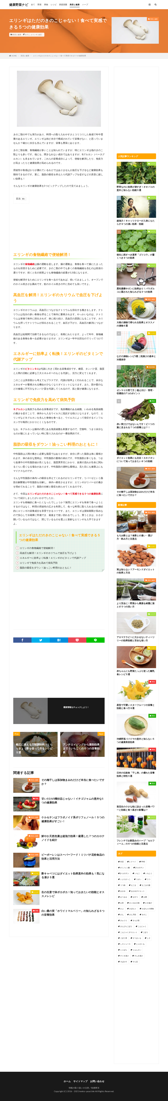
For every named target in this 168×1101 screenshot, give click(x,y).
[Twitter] (41, 640)
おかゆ (122, 891)
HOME (14, 56)
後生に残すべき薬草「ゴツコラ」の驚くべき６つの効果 (136, 256)
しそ (148, 938)
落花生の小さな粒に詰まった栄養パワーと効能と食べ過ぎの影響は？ (136, 808)
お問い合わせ (97, 1081)
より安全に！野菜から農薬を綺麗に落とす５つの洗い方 (136, 605)
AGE (122, 862)
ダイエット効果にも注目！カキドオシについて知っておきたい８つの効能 (136, 460)
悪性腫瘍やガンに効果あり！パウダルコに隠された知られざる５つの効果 (136, 290)
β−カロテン (124, 873)
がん (122, 914)
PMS (143, 862)
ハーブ (85, 4)
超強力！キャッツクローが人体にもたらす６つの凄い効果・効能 (136, 222)
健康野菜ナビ (18, 4)
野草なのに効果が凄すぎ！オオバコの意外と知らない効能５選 (136, 188)
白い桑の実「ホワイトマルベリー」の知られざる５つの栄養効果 (72, 912)
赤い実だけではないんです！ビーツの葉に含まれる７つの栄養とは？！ (136, 426)
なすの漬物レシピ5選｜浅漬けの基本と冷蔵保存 (136, 358)
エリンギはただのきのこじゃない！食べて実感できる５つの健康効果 (59, 56)
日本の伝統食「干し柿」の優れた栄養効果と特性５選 (136, 774)
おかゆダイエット (138, 891)
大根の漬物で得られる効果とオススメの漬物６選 (136, 324)
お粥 (145, 897)
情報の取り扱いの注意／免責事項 (84, 1088)
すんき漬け (138, 956)
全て (33, 4)
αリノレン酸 (125, 868)
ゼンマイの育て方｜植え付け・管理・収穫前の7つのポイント (136, 392)
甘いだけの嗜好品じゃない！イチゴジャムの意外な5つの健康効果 (72, 800)
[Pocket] (77, 640)
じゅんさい (137, 950)
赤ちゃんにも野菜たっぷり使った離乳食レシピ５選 (136, 673)
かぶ (122, 909)
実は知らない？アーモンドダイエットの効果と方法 (136, 571)
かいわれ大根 (134, 903)
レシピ (54, 4)
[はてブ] (59, 640)
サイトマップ (80, 1081)
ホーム (67, 1081)
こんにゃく (142, 926)
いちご (137, 873)
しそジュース (125, 944)
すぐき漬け (124, 956)
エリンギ (34, 34)
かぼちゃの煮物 (148, 909)
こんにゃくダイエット (128, 932)
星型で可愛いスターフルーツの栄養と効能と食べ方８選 (136, 707)
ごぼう (145, 932)
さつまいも (137, 938)
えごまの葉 (146, 885)
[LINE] (95, 640)
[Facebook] (22, 640)
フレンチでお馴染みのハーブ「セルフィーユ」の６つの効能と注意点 (136, 842)
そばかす (123, 962)
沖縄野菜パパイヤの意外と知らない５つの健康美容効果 (136, 740)
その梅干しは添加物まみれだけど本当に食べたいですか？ (72, 781)
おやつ (135, 897)
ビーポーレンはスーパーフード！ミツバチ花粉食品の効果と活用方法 (72, 856)
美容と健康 (75, 4)
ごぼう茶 (123, 938)
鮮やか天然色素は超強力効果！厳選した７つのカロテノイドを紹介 (72, 837)
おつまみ (123, 897)
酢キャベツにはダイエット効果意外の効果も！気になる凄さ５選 (72, 875)
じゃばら (123, 950)
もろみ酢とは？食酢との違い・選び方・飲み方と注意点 (134, 537)
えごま (133, 885)
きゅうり (123, 920)
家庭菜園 (63, 4)
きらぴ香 (136, 920)
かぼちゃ (132, 909)
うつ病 (122, 885)
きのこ (27, 34)
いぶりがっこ (125, 879)
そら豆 (135, 962)
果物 (46, 4)
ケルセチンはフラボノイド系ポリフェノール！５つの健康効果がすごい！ (72, 819)
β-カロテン (139, 868)
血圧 (40, 34)
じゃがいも (140, 944)
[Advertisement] (59, 225)
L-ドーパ (132, 862)
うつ (148, 879)
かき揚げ (148, 903)
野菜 (39, 4)
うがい (138, 879)
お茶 (122, 903)
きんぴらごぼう (126, 926)
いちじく (148, 873)
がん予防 (132, 914)
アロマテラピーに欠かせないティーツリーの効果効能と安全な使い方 (136, 639)
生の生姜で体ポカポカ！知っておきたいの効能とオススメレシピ (72, 893)
